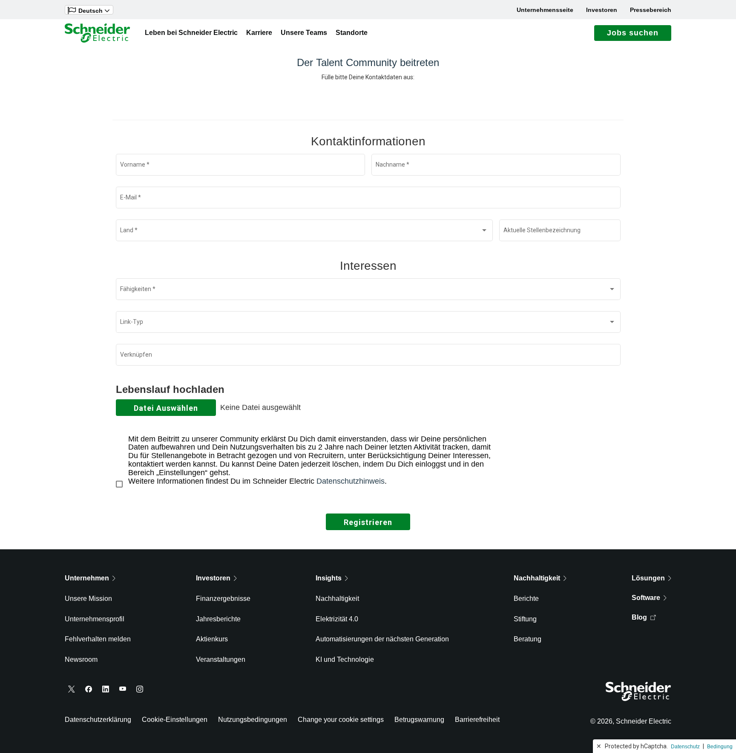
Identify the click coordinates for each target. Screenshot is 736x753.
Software (646, 597)
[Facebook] (88, 689)
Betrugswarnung (419, 719)
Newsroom (81, 659)
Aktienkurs (212, 639)
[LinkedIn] (105, 689)
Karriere (259, 32)
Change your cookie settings (341, 719)
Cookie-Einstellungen (174, 719)
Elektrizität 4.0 (337, 619)
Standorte (352, 32)
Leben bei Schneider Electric (191, 32)
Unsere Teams (304, 32)
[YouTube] (122, 689)
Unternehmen (87, 578)
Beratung (527, 639)
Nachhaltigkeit (337, 598)
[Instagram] (140, 689)
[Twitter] (71, 689)
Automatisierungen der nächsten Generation (382, 639)
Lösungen (648, 578)
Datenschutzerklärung (98, 719)
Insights (329, 578)
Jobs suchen (632, 33)
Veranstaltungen (220, 659)
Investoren (601, 9)
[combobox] (304, 232)
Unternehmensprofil (94, 619)
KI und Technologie (345, 659)
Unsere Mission (88, 598)
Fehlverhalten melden (98, 639)
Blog (639, 617)
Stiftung (525, 619)
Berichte (526, 598)
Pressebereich (650, 9)
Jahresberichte (218, 619)
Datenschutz (685, 747)
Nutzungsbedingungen (252, 719)
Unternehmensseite (545, 9)
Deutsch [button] (90, 10)
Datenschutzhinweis (350, 481)
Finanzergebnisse (223, 598)
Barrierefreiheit (477, 719)
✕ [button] (598, 746)
